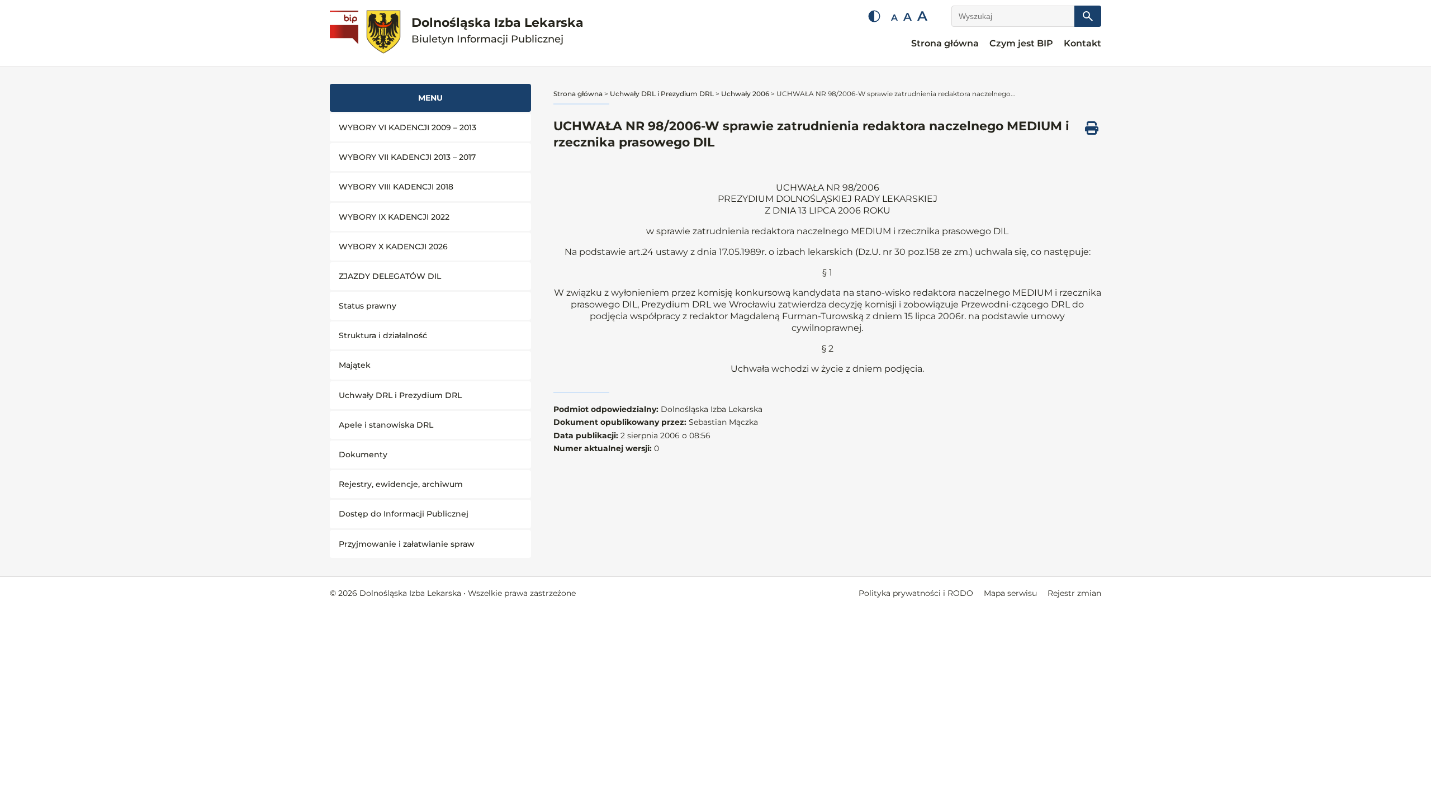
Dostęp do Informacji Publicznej (403, 514)
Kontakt (1082, 43)
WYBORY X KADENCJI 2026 (393, 247)
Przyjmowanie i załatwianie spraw (407, 544)
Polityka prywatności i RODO (916, 593)
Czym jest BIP (1021, 43)
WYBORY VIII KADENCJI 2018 (396, 187)
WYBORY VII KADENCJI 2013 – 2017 (407, 157)
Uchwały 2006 (745, 93)
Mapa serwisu (1010, 593)
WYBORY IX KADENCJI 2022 (394, 217)
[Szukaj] (1087, 16)
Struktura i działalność (383, 335)
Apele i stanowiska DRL (386, 425)
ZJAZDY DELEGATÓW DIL (390, 276)
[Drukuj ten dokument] (1091, 128)
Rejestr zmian (1074, 593)
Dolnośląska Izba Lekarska (497, 30)
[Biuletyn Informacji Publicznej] (345, 34)
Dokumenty (363, 454)
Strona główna (945, 43)
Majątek (355, 365)
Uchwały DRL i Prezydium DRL (400, 395)
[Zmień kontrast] (874, 16)
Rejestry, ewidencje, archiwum (401, 484)
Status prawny (367, 306)
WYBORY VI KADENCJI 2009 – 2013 (407, 127)
